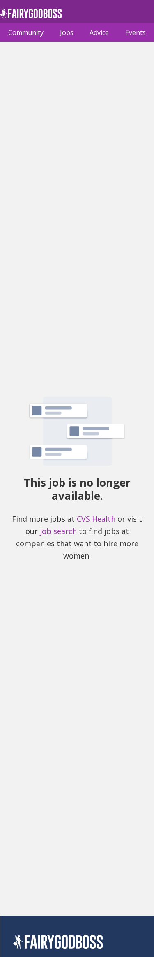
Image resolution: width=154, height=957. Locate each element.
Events (135, 32)
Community (26, 32)
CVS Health (96, 519)
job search (58, 531)
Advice (99, 32)
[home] (31, 16)
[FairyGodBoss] (58, 943)
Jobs (67, 32)
